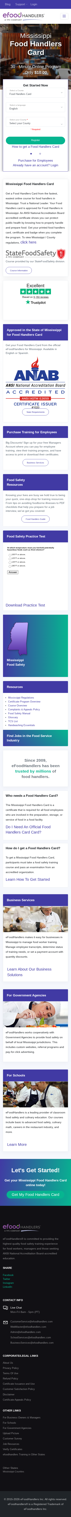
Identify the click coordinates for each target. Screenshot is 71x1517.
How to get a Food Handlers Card (35, 146)
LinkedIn (7, 1286)
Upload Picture (11, 1433)
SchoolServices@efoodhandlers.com (30, 1337)
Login (33, 4)
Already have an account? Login (35, 165)
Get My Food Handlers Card (35, 1194)
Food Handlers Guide (35, 519)
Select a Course (17, 90)
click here (28, 242)
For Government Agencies (17, 1428)
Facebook (8, 1275)
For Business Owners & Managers (22, 1417)
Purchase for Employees (35, 160)
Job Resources (11, 1444)
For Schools (9, 1422)
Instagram (8, 1283)
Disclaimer (8, 1394)
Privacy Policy (11, 1368)
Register (35, 140)
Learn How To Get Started (28, 879)
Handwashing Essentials (21, 725)
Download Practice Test (25, 605)
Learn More (17, 1144)
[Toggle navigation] (64, 16)
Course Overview (17, 705)
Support (20, 4)
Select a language (18, 105)
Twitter (6, 1279)
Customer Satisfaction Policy (19, 1389)
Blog (7, 4)
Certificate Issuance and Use (19, 1383)
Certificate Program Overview (24, 701)
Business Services (35, 463)
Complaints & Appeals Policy (24, 709)
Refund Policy (10, 1378)
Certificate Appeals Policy (17, 1399)
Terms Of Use (10, 1373)
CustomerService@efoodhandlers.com (31, 1321)
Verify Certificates (12, 1449)
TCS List (13, 721)
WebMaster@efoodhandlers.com (28, 1326)
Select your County (18, 120)
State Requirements (36, 412)
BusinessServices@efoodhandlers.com (32, 1342)
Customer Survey (12, 1438)
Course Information (19, 270)
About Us (8, 1362)
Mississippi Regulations (21, 697)
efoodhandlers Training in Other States (24, 1454)
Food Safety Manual (19, 713)
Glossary (13, 717)
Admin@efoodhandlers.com (25, 1332)
